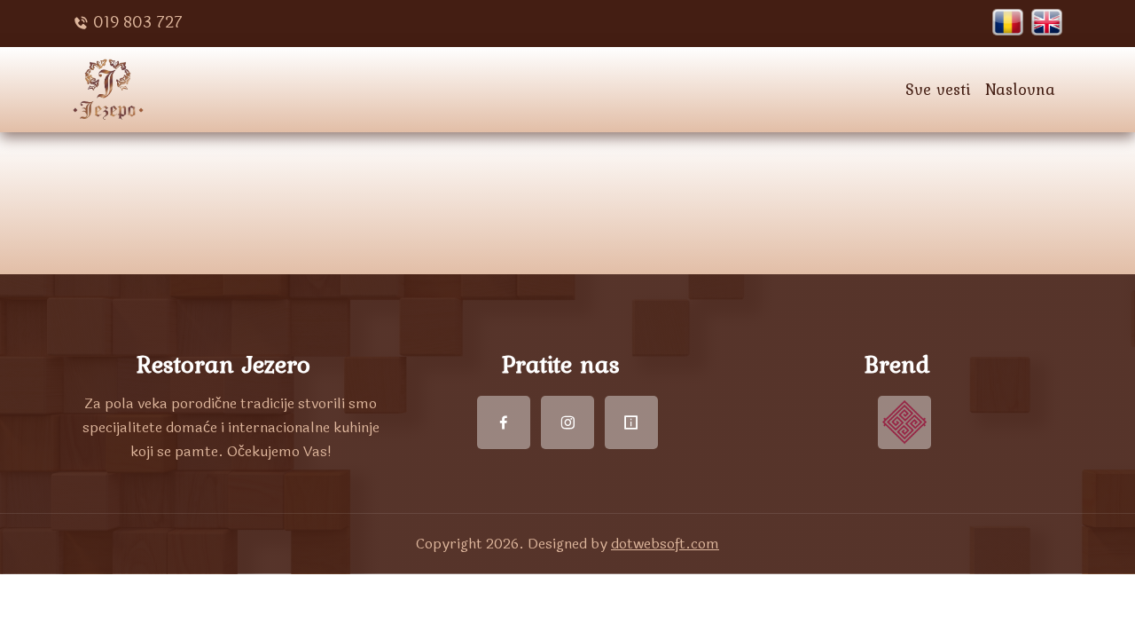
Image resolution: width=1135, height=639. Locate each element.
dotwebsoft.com (665, 543)
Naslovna (1020, 89)
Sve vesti (938, 89)
